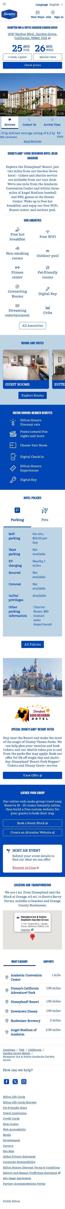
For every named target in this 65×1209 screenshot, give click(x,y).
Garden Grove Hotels (16, 1053)
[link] (25, 868)
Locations (9, 1049)
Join (48, 17)
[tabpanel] (32, 137)
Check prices (42, 65)
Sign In (59, 17)
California (34, 1049)
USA (21, 1049)
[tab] (9, 122)
